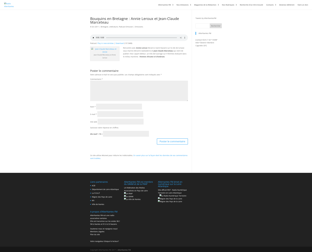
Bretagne (104, 27)
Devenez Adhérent (286, 5)
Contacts (270, 5)
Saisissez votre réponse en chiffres (104, 127)
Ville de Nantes (98, 204)
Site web (93, 122)
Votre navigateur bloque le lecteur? (104, 241)
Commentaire (96, 79)
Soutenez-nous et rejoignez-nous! (104, 229)
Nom (93, 107)
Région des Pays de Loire (102, 197)
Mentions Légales (97, 231)
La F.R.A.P (96, 193)
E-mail (93, 114)
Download (120, 43)
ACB (93, 185)
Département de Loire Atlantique (105, 189)
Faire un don (303, 5)
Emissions (139, 27)
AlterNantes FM (205, 33)
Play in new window (106, 43)
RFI (93, 200)
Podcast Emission (126, 27)
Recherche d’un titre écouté (251, 5)
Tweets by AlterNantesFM (205, 18)
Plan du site (95, 234)
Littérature (113, 27)
